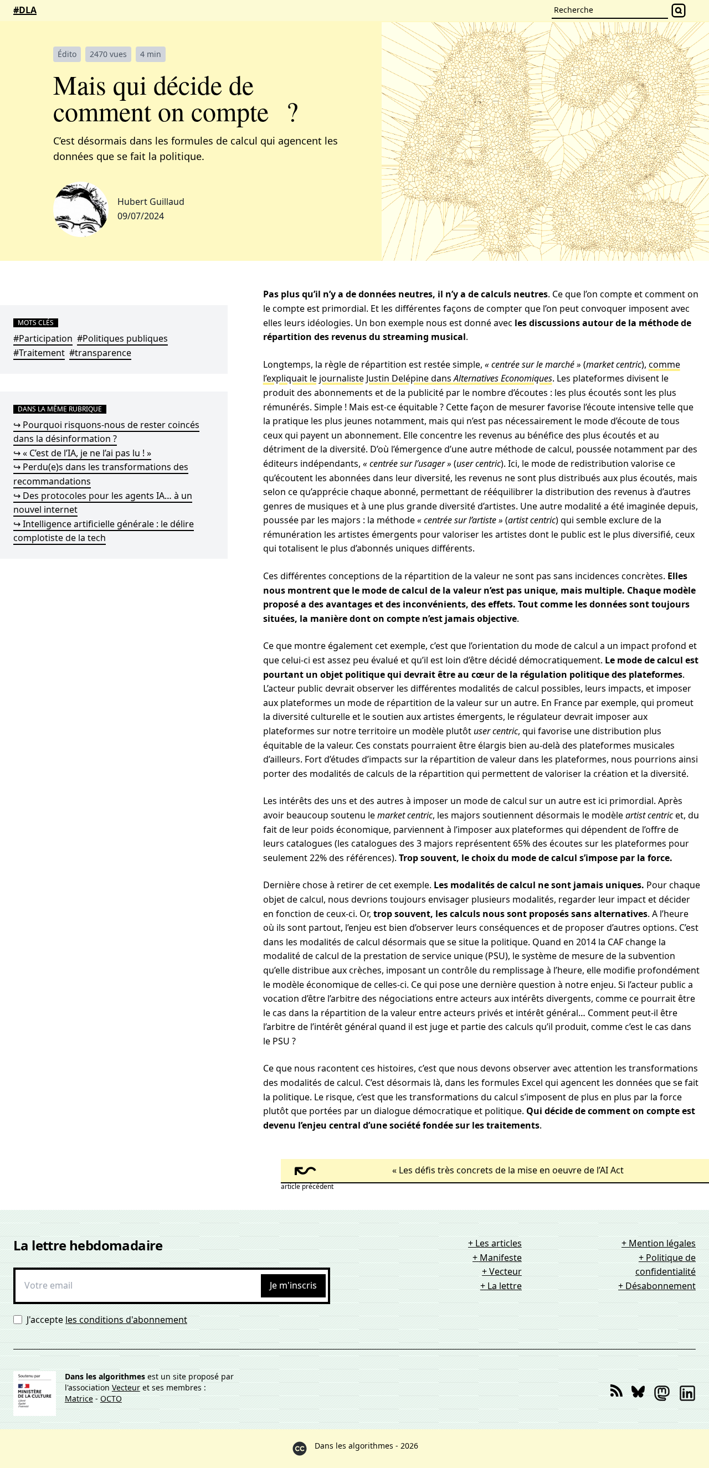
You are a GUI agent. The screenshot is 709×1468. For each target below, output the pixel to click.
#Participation (43, 338)
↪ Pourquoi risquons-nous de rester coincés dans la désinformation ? (106, 432)
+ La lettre (501, 1286)
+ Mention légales (658, 1243)
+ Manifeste (497, 1257)
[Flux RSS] (616, 1393)
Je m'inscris (293, 1285)
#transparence (100, 353)
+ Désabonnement (657, 1286)
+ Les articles (495, 1243)
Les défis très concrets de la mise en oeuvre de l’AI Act (511, 1170)
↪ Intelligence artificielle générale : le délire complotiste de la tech (103, 531)
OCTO (111, 1398)
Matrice (79, 1398)
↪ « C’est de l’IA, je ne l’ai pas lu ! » (82, 453)
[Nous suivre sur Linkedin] (687, 1393)
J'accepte (107, 1320)
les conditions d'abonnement (126, 1320)
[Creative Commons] (299, 1448)
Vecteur (126, 1387)
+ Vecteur (502, 1271)
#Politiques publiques (122, 338)
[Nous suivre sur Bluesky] (638, 1393)
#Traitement (39, 353)
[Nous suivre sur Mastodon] (662, 1393)
